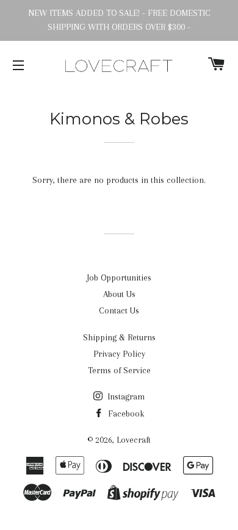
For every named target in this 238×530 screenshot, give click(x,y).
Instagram (125, 396)
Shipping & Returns (119, 337)
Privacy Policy (119, 354)
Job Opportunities (119, 277)
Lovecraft (134, 440)
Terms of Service (119, 370)
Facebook (125, 413)
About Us (119, 294)
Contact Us (119, 310)
